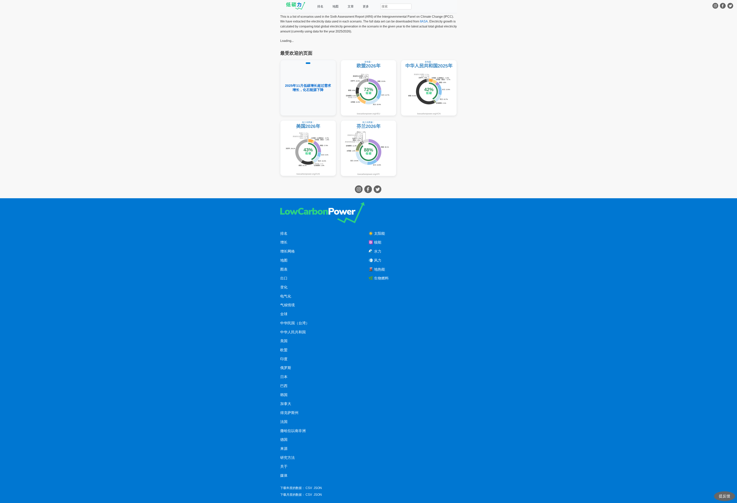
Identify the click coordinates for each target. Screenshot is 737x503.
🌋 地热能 (376, 269)
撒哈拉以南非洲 (293, 431)
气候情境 (287, 305)
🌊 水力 (374, 251)
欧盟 (284, 350)
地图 (335, 6)
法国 (284, 422)
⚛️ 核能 (374, 242)
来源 (284, 449)
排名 (320, 6)
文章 (351, 6)
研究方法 (287, 458)
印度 (284, 359)
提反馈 (724, 496)
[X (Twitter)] (730, 6)
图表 (284, 269)
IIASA (424, 21)
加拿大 (285, 404)
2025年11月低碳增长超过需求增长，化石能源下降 (308, 88)
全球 (284, 314)
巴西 (284, 386)
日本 (284, 377)
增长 (284, 242)
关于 (284, 466)
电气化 (285, 296)
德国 (284, 440)
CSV (309, 488)
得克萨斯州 (289, 413)
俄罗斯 (285, 368)
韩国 (284, 395)
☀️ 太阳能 (376, 233)
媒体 (284, 475)
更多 (366, 6)
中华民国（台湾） (294, 323)
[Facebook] (723, 6)
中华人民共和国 (293, 332)
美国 (284, 341)
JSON (318, 488)
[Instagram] (715, 6)
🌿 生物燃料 (378, 278)
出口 (284, 278)
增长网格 (287, 251)
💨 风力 (374, 260)
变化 (284, 287)
